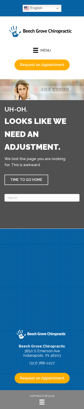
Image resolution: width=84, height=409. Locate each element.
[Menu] (42, 402)
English (35, 8)
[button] (26, 180)
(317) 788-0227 (42, 363)
